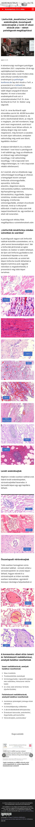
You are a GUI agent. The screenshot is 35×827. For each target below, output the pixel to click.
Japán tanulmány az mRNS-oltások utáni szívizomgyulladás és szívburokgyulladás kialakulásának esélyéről (16, 764)
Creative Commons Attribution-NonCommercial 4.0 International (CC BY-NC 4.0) (14, 818)
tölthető (18, 85)
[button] (4, 755)
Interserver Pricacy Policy (26, 811)
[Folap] (12, 9)
